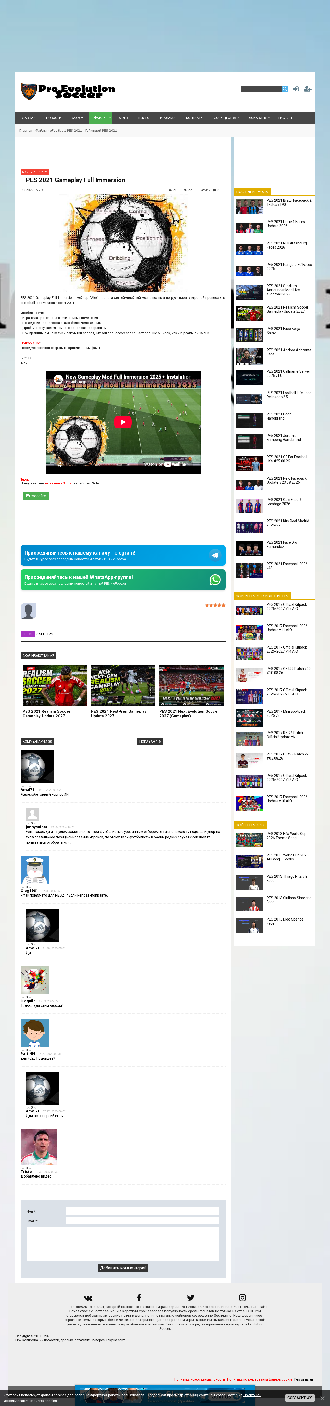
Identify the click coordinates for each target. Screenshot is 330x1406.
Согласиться (299, 1398)
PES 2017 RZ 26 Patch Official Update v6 (285, 735)
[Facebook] (139, 1299)
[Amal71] (37, 782)
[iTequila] (35, 993)
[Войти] (295, 90)
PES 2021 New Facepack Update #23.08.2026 (287, 480)
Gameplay (44, 634)
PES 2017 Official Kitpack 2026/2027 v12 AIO (287, 777)
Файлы (41, 130)
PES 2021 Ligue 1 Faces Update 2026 (286, 224)
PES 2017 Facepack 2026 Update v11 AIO (287, 628)
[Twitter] (191, 1299)
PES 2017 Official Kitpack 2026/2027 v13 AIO (287, 692)
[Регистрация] (308, 90)
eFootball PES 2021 (66, 130)
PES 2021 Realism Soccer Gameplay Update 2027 (46, 713)
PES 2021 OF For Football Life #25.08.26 (287, 459)
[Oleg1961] (35, 883)
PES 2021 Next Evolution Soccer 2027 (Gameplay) (189, 713)
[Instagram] (242, 1299)
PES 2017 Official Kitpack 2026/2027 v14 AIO (287, 649)
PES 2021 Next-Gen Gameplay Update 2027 (118, 713)
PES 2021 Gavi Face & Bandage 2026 (284, 502)
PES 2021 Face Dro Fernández (282, 544)
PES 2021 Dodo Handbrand (279, 416)
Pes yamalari (303, 1379)
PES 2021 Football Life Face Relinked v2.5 (289, 395)
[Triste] (39, 1164)
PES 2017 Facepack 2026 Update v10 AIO (287, 799)
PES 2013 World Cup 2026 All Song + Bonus (288, 857)
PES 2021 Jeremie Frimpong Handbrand (284, 437)
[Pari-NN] (35, 1046)
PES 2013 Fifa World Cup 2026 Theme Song (287, 836)
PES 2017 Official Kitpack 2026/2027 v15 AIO (287, 606)
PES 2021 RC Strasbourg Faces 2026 (287, 245)
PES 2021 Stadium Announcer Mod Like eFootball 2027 (283, 290)
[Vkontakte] (88, 1299)
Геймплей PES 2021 (101, 130)
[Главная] (67, 99)
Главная (25, 130)
